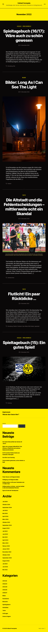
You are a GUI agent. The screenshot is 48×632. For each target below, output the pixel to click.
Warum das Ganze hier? (10, 414)
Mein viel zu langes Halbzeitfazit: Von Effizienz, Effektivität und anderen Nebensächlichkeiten (12, 448)
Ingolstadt (37, 326)
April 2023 (5, 540)
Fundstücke (5, 598)
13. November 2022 (24, 45)
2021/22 (4, 581)
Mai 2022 (5, 569)
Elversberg (10, 66)
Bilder (24, 77)
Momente (5, 601)
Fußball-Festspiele (24, 3)
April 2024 (5, 516)
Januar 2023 (5, 549)
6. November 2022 (25, 352)
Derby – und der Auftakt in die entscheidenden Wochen (13, 487)
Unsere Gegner (6, 616)
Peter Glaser (5, 477)
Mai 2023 (5, 537)
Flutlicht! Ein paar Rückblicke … (24, 296)
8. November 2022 (24, 303)
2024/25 (4, 589)
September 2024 (7, 507)
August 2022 (5, 560)
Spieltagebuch (27, 26)
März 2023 (5, 543)
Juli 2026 (5, 501)
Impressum (6, 412)
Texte (24, 195)
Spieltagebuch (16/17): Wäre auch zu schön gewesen (24, 36)
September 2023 (7, 525)
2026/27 (4, 592)
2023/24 (4, 586)
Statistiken (5, 607)
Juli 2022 (5, 563)
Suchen (4, 423)
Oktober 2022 (6, 555)
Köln (14, 66)
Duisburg (10, 403)
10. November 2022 (24, 92)
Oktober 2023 (6, 522)
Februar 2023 (6, 546)
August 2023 (6, 528)
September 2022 (7, 558)
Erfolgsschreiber (15, 477)
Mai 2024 (5, 513)
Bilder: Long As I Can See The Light (24, 84)
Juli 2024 (5, 510)
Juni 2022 (5, 566)
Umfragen (5, 613)
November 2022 (6, 552)
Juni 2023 (5, 534)
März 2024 (5, 519)
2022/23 (19, 26)
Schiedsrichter (11, 277)
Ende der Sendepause (12, 490)
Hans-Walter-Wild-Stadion (28, 326)
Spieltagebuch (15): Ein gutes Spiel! (24, 345)
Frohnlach (19, 326)
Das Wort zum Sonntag (8, 457)
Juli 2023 (5, 531)
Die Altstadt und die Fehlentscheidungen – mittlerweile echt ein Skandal (24, 206)
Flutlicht (9, 183)
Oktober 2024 (6, 504)
